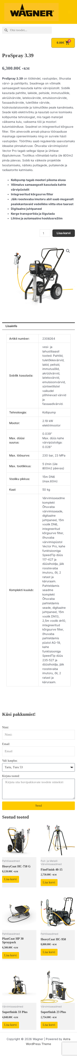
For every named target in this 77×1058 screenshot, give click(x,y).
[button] (68, 251)
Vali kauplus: (10, 760)
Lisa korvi (64, 233)
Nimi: (5, 727)
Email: (6, 744)
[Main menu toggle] (70, 12)
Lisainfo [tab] (11, 326)
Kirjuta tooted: (11, 776)
